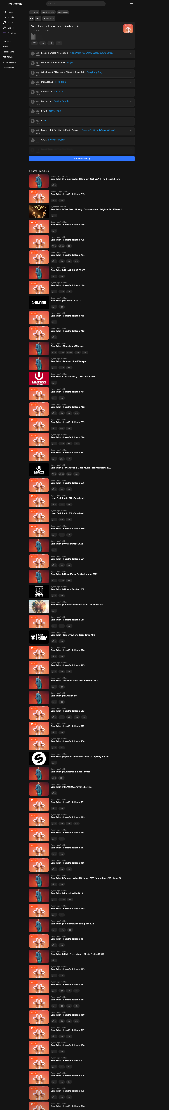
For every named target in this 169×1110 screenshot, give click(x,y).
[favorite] (34, 43)
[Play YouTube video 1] (31, 18)
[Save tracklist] (42, 43)
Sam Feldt (34, 12)
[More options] (131, 53)
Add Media (50, 19)
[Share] (59, 43)
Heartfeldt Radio (48, 12)
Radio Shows (63, 12)
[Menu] (4, 3)
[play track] (32, 53)
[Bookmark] (50, 43)
